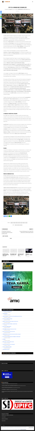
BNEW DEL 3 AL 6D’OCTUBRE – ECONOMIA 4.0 (29, 255)
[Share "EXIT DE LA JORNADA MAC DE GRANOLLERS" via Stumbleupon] (23, 223)
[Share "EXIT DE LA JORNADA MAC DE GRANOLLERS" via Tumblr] (16, 223)
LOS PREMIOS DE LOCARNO (5, 389)
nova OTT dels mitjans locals (12, 98)
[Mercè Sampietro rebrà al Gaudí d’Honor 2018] (13, 251)
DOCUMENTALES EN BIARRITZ (5, 383)
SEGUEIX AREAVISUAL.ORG (5, 382)
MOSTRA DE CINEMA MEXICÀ (7, 326)
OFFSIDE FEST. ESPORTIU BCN (7, 311)
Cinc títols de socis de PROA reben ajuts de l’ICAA (21, 255)
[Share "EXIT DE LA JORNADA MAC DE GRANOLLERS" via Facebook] (11, 223)
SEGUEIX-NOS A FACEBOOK (4, 363)
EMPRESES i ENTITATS (23, 9)
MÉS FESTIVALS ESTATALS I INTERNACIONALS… (9, 353)
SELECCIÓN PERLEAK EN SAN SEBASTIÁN (7, 387)
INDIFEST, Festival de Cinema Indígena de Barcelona (10, 321)
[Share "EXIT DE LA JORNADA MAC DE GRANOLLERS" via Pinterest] (18, 223)
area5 (10, 9)
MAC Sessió (21, 73)
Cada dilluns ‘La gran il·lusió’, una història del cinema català (6, 255)
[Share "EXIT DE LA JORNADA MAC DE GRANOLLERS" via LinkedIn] (20, 223)
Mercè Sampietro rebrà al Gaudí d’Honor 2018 (13, 254)
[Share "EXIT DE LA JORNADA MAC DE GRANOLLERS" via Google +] (15, 223)
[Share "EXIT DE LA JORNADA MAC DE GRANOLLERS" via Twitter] (13, 223)
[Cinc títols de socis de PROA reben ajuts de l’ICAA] (21, 251)
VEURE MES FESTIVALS (6, 349)
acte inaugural (12, 64)
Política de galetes (23, 429)
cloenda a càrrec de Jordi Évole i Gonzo (12, 68)
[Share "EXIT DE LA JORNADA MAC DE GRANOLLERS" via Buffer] (21, 223)
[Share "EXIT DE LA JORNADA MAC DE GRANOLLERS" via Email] (25, 223)
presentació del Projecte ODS (23, 64)
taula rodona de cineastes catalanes (22, 89)
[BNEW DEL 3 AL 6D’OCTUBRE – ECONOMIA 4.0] (29, 251)
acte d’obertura (11, 67)
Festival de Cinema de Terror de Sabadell (9, 344)
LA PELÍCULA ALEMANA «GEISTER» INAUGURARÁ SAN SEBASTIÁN (9, 385)
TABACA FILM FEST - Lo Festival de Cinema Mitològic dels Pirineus (12, 316)
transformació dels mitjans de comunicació (20, 86)
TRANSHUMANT (5, 313)
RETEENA (4, 339)
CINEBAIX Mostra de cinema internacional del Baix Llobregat (12, 334)
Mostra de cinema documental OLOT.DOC (9, 331)
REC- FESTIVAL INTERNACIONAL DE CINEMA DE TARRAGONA (11, 336)
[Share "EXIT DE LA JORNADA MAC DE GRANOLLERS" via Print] (26, 223)
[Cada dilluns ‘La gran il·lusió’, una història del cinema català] (6, 251)
